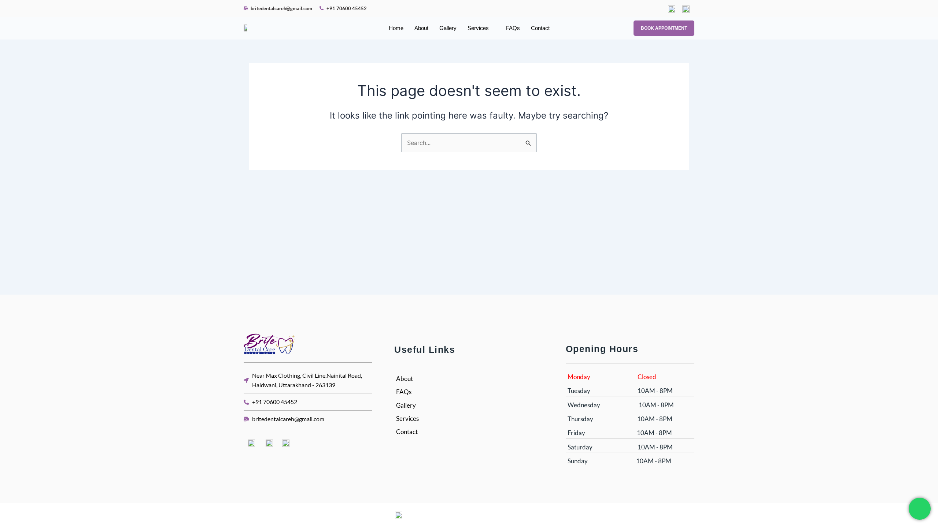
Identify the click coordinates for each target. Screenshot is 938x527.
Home (396, 28)
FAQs (513, 28)
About (421, 28)
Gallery (448, 28)
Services (478, 28)
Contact (540, 28)
